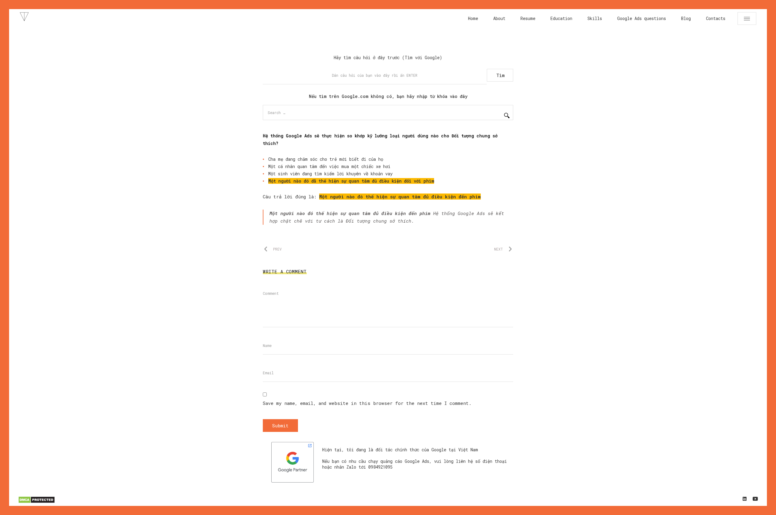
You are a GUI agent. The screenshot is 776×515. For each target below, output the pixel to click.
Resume (527, 18)
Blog (686, 18)
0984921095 (380, 467)
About (499, 18)
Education (561, 18)
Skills (594, 18)
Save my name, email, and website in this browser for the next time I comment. (367, 403)
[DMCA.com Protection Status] (36, 502)
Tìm (500, 75)
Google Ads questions (641, 18)
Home (473, 18)
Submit (280, 425)
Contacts (715, 18)
